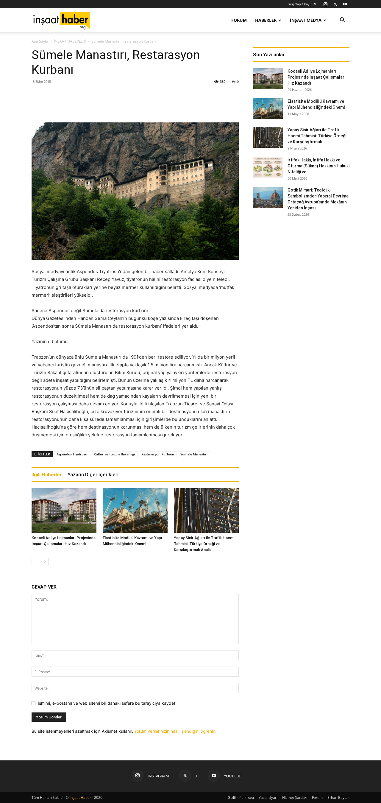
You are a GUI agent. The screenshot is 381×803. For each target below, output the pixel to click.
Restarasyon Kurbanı (157, 454)
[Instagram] (325, 4)
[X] (335, 4)
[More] (209, 105)
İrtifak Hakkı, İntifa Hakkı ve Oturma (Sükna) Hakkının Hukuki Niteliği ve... (318, 166)
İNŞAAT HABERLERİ (70, 41)
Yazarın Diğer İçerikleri (93, 474)
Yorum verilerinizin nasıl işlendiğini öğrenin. (175, 731)
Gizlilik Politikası (241, 797)
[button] (342, 21)
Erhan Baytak (338, 797)
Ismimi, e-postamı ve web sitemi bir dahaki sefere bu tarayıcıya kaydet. (107, 703)
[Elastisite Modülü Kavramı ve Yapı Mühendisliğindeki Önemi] (135, 510)
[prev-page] (35, 561)
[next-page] (45, 561)
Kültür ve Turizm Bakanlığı (114, 454)
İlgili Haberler (47, 474)
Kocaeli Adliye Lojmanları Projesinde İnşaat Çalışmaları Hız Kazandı (317, 77)
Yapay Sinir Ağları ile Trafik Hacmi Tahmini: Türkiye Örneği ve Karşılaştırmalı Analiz (204, 544)
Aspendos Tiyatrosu (72, 454)
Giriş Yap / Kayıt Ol (302, 4)
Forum (239, 20)
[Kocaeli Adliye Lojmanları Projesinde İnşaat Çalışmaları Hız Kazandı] (64, 510)
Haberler (266, 20)
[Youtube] (345, 4)
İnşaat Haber (80, 797)
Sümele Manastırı (193, 454)
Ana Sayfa (40, 41)
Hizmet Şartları (294, 797)
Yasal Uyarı (268, 797)
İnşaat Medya (305, 20)
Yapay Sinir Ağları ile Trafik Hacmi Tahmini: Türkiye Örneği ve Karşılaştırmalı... (317, 135)
